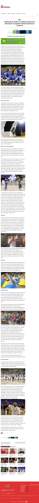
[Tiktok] (12, 493)
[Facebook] (10, 437)
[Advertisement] (24, 6)
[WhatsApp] (8, 437)
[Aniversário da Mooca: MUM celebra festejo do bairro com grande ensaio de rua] (13, 469)
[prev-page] (1, 475)
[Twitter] (3, 493)
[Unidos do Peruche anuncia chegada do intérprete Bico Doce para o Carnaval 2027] (4, 469)
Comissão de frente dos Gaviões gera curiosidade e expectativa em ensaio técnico (19, 442)
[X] (12, 437)
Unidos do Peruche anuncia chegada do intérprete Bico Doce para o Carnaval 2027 (4, 473)
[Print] (17, 437)
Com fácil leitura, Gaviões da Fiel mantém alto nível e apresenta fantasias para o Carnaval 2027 (4, 455)
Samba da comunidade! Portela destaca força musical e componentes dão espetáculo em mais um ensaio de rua (6, 443)
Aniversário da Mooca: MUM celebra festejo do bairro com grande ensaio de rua (12, 473)
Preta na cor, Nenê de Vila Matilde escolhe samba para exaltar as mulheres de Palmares (21, 473)
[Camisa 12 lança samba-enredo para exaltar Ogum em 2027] (13, 460)
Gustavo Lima (16, 29)
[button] (37, 15)
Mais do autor (13, 446)
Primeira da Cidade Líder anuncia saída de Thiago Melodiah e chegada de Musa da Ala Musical (21, 464)
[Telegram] (15, 437)
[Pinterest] (5, 493)
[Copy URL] (13, 437)
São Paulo (4, 18)
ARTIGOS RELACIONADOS (5, 446)
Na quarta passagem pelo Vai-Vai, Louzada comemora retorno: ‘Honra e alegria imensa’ (21, 455)
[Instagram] (10, 493)
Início (1, 18)
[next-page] (2, 475)
